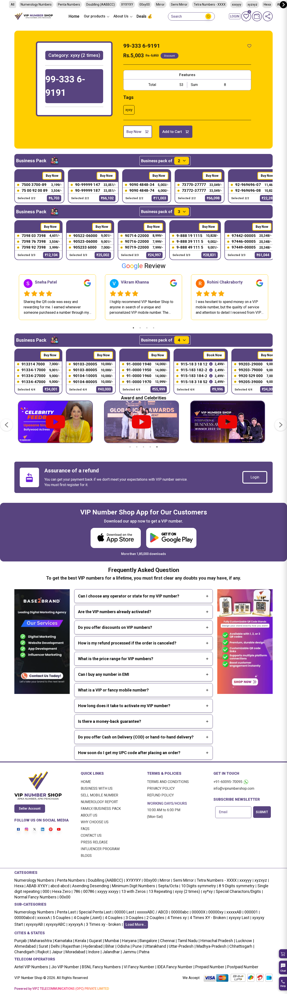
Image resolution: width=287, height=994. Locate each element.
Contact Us (91, 835)
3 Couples (135, 917)
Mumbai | (112, 940)
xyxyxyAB (34, 924)
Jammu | (130, 951)
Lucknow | (244, 940)
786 (77, 891)
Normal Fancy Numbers (35, 897)
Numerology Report (99, 802)
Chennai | (168, 940)
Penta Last (66, 912)
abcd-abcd (59, 885)
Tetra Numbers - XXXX (210, 4)
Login (254, 477)
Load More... (136, 924)
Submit (262, 812)
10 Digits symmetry (198, 885)
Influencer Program (100, 849)
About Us (89, 815)
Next (276, 297)
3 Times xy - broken (103, 924)
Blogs (86, 855)
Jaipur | (58, 951)
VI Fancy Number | (139, 966)
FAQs (85, 829)
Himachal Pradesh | (217, 940)
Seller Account (30, 808)
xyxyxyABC (55, 924)
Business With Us (97, 788)
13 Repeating (160, 891)
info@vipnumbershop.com (233, 788)
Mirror (160, 4)
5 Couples (62, 917)
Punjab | (21, 940)
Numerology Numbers (36, 4)
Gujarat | (96, 940)
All (12, 4)
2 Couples (155, 917)
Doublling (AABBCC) (100, 4)
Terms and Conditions (168, 782)
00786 (88, 891)
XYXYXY (127, 4)
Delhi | (56, 946)
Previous (11, 297)
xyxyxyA (75, 924)
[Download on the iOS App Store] (116, 538)
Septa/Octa (168, 885)
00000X (198, 912)
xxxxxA (43, 917)
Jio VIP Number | (65, 966)
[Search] (208, 16)
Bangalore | (149, 940)
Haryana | (130, 940)
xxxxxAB (233, 912)
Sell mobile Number (99, 795)
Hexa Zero (61, 891)
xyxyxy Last (239, 917)
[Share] (268, 16)
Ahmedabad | (26, 946)
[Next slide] (283, 4)
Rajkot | (44, 951)
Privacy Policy (161, 788)
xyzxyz (260, 880)
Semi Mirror (179, 4)
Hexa (19, 885)
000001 (251, 912)
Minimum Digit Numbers (133, 885)
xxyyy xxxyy (107, 891)
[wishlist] (249, 46)
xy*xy (208, 891)
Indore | (94, 951)
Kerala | (81, 940)
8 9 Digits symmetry (236, 885)
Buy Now (133, 131)
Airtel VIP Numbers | (32, 966)
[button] (283, 953)
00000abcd (24, 917)
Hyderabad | (93, 946)
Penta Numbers (69, 4)
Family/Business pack (101, 808)
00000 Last (124, 912)
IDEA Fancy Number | (175, 966)
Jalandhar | (112, 951)
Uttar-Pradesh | (182, 946)
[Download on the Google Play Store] (171, 538)
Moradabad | (76, 951)
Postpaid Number (242, 966)
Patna (143, 951)
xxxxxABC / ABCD (152, 912)
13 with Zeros (133, 891)
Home (74, 16)
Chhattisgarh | (241, 946)
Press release (94, 842)
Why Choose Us (95, 822)
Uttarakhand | (156, 946)
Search (176, 16)
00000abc (180, 912)
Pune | (138, 946)
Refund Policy (160, 795)
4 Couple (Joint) (88, 917)
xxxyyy (236, 4)
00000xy (216, 912)
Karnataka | (64, 940)
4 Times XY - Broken (208, 917)
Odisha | (124, 946)
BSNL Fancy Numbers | (102, 966)
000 (46, 891)
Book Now (214, 355)
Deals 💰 (144, 16)
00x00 (64, 897)
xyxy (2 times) (187, 891)
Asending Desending (90, 885)
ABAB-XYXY (37, 885)
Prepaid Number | (210, 966)
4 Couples (114, 917)
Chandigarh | (25, 951)
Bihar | (110, 946)
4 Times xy (177, 917)
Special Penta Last (95, 912)
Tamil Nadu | (188, 940)
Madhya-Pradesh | (212, 946)
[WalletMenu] (257, 16)
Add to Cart (172, 131)
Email (223, 812)
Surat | (44, 946)
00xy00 (144, 4)
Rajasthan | (72, 946)
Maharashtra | (41, 940)
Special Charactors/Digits (238, 891)
